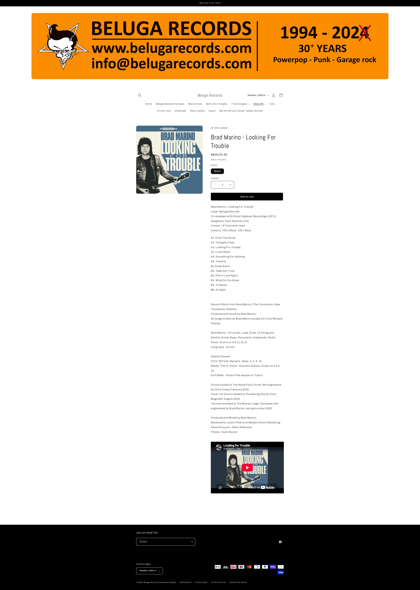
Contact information (238, 582)
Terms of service (218, 582)
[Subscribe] (191, 541)
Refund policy (185, 582)
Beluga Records (151, 582)
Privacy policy (201, 582)
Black (217, 171)
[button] (139, 95)
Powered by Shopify (167, 582)
